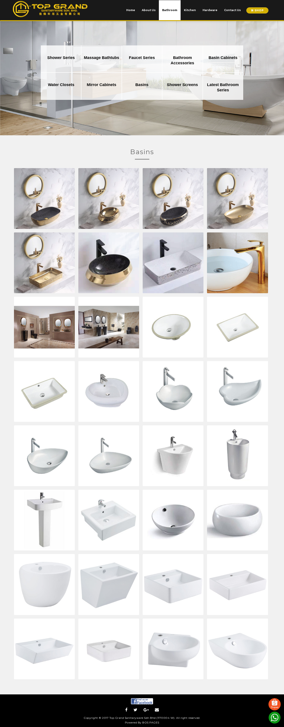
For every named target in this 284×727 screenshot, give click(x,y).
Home (130, 10)
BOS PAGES (150, 722)
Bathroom (169, 10)
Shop (259, 10)
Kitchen (190, 10)
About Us (149, 10)
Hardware (210, 10)
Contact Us (232, 10)
